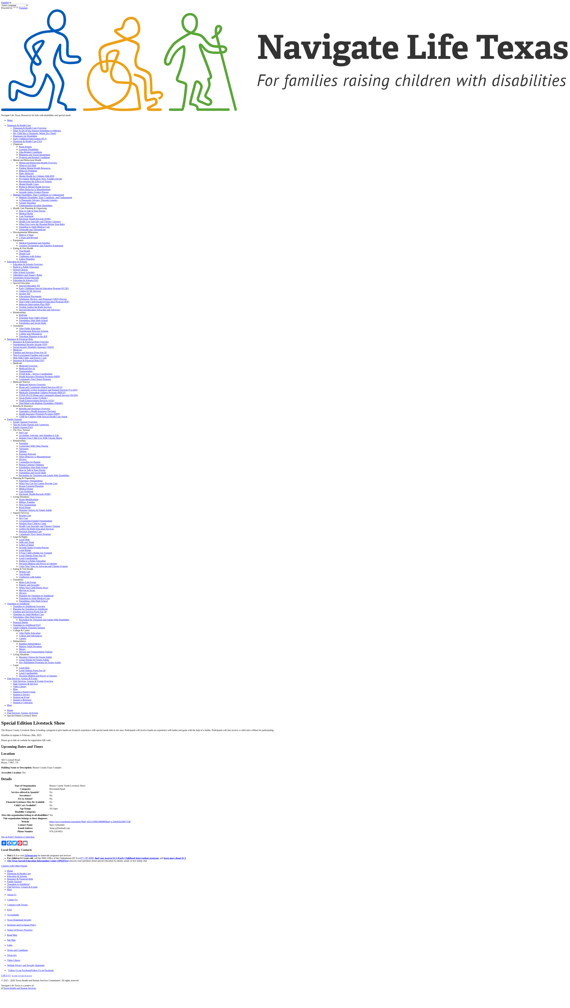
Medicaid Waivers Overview (32, 384)
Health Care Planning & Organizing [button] (30, 208)
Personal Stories (20, 622)
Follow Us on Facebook (31, 970)
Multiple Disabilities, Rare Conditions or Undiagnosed (38, 195)
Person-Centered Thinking (31, 464)
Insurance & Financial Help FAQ (28, 360)
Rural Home (25, 507)
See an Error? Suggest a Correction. (18, 837)
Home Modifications (28, 499)
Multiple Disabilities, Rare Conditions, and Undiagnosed (45, 197)
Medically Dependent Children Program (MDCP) (42, 392)
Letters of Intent (26, 545)
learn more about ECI (175, 858)
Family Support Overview (25, 422)
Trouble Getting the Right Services (35, 307)
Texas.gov (12, 955)
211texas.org (30, 855)
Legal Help (24, 539)
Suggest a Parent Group (24, 692)
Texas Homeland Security (19, 920)
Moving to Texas (27, 590)
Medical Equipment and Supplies (34, 243)
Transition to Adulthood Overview (29, 606)
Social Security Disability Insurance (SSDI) (33, 347)
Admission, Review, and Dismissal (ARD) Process (43, 299)
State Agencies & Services (25, 684)
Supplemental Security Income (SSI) (30, 344)
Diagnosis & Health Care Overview (30, 128)
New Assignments (27, 505)
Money (22, 649)
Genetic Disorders (27, 203)
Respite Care (25, 515)
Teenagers (23, 448)
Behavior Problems (28, 171)
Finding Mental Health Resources (34, 168)
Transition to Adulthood (18, 884)
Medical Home (26, 213)
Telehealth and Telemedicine (32, 229)
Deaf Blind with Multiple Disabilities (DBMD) (41, 403)
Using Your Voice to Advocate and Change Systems (43, 566)
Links (9, 945)
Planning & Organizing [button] (24, 478)
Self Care (23, 432)
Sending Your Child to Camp (32, 523)
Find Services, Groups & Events (22, 887)
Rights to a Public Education (32, 561)
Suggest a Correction (23, 702)
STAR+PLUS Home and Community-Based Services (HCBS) (48, 395)
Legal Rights (25, 550)
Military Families (27, 502)
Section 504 (24, 293)
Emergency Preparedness (31, 481)
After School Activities (23, 272)
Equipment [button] (18, 240)
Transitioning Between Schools (33, 331)
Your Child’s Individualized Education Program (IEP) (44, 301)
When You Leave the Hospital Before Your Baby (42, 224)
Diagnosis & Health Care (19, 873)
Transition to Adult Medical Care (34, 227)
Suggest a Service (21, 694)
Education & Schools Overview (28, 264)
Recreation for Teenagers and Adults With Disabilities (44, 475)
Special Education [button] (21, 283)
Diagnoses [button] (18, 144)
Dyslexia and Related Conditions (34, 157)
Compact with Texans (17, 904)
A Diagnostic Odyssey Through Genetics (38, 200)
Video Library (19, 686)
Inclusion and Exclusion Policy (21, 925)
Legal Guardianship (28, 558)
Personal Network (27, 454)
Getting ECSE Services (30, 291)
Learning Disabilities (28, 149)
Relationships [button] (19, 312)
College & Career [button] (21, 630)
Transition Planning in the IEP (33, 336)
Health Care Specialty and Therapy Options (39, 526)
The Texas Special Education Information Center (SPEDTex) (38, 861)
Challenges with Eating (30, 256)
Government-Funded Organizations (35, 521)
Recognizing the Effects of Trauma (35, 181)
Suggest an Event (21, 697)
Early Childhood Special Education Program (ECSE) (44, 288)
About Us (11, 894)
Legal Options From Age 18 (32, 555)
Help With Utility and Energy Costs (29, 358)
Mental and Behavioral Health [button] (27, 160)
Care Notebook (26, 216)
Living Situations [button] (21, 497)
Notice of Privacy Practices (20, 930)
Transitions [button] (18, 326)
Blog (15, 689)
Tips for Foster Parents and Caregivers (31, 424)
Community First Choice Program (35, 379)
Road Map (12, 935)
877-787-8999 (87, 858)
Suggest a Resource (22, 700)
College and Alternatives (30, 334)
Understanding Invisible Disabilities (35, 205)
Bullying (23, 315)
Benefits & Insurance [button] (23, 406)
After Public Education (30, 328)
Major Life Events (27, 582)
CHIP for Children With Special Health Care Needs (43, 416)
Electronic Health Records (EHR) (35, 219)
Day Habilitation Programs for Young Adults (40, 662)
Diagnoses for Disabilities (25, 136)
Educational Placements (30, 296)
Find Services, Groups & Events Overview (33, 681)
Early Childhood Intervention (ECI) (29, 138)
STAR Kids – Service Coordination (35, 374)
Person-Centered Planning (31, 486)
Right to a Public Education (26, 267)
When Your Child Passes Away (33, 587)
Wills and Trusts (26, 542)
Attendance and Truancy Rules (27, 275)
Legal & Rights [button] (20, 537)
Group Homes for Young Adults (34, 660)
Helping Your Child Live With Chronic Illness (40, 438)
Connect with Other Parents (14, 866)
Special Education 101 (29, 285)
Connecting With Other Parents (33, 446)
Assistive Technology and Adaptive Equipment (41, 245)
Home (10, 710)
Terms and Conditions (17, 950)
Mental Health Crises (29, 184)
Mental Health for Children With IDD (36, 176)
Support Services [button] (21, 513)
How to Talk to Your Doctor (32, 211)
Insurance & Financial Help (20, 879)
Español (5, 2)
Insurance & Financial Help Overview (31, 342)
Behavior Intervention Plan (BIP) (34, 304)
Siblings (23, 451)
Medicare (17, 350)
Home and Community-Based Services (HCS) (40, 387)
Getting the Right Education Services (36, 529)
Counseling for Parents (29, 462)
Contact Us (12, 899)
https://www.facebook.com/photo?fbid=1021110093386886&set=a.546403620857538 (89, 821)
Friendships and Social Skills (32, 323)
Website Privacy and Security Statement (25, 965)
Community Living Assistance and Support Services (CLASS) (48, 390)
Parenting (23, 443)
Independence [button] (19, 641)
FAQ (9, 910)
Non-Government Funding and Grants (31, 355)
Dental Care (24, 253)
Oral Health (24, 251)
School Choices (20, 269)
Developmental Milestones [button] (25, 232)
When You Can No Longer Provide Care (38, 483)
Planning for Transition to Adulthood (36, 595)
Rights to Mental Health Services (34, 187)
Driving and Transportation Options (35, 652)
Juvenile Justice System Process (34, 192)
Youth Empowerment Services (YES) (36, 400)
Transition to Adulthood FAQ (27, 625)
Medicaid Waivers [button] (21, 382)
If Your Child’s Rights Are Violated (35, 553)
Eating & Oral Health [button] (23, 248)
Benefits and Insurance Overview (34, 408)
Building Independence (30, 644)
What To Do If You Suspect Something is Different (37, 130)
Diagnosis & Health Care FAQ (27, 141)
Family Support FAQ (23, 427)
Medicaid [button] (17, 363)
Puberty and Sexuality (29, 585)
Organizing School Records (26, 277)
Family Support (14, 881)
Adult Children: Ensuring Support (29, 627)
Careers (22, 638)
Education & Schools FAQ (25, 280)
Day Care (23, 518)
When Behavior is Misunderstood (34, 189)
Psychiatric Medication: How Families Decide (40, 179)
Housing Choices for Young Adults (35, 510)
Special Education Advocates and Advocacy (39, 309)
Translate (23, 8)
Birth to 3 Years (26, 235)
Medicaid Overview (28, 366)
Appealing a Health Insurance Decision (37, 411)
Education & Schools (17, 876)
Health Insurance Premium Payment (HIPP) (39, 376)
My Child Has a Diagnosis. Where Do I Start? (34, 133)
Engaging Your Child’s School (33, 318)
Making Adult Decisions (30, 646)
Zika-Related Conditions (30, 152)
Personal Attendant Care (30, 531)
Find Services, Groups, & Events (22, 713)
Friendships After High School (33, 320)
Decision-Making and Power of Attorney (38, 563)
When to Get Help (27, 165)
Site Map (11, 940)
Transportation (26, 371)
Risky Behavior (26, 173)
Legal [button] (15, 665)
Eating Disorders (27, 259)
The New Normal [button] (21, 430)
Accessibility (13, 915)
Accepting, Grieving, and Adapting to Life (39, 435)
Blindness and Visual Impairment (34, 155)
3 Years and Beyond (28, 237)
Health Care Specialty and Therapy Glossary (40, 221)
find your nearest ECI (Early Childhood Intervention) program (127, 858)
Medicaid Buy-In (27, 368)
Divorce (23, 459)
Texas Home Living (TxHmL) (33, 398)
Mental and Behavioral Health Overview (38, 163)
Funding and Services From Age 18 (29, 352)
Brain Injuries (25, 146)
